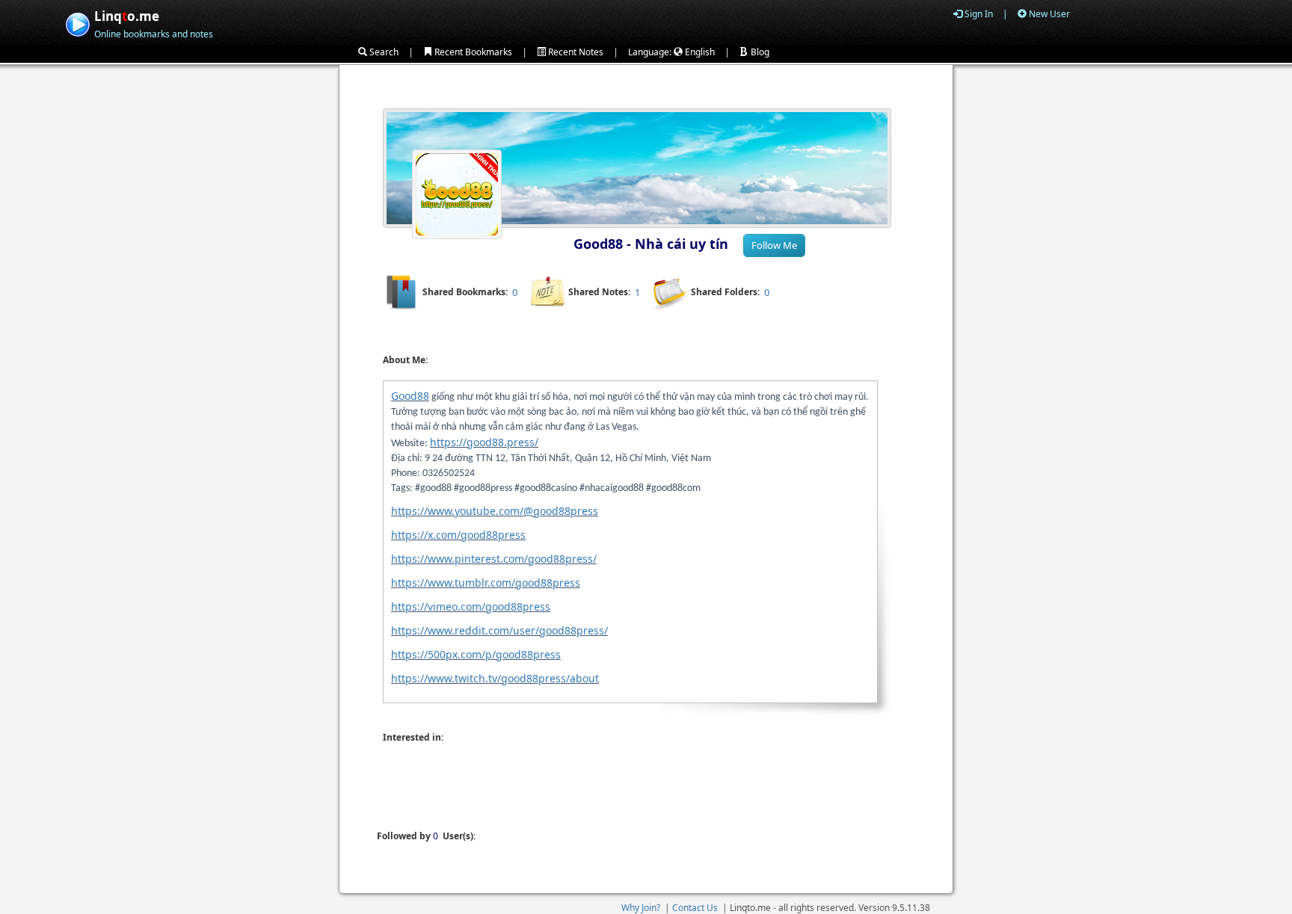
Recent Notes (574, 52)
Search (383, 52)
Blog (758, 52)
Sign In (977, 13)
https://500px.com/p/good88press (476, 654)
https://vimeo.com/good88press (470, 606)
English (699, 52)
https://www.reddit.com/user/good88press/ (499, 630)
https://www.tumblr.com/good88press (485, 582)
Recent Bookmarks (472, 52)
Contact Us (695, 907)
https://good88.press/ (484, 442)
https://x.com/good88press (458, 535)
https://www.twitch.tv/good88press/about (495, 678)
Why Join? (640, 907)
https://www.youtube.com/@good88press (494, 511)
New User (1048, 13)
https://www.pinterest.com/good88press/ (494, 559)
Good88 (410, 396)
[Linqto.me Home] (77, 23)
